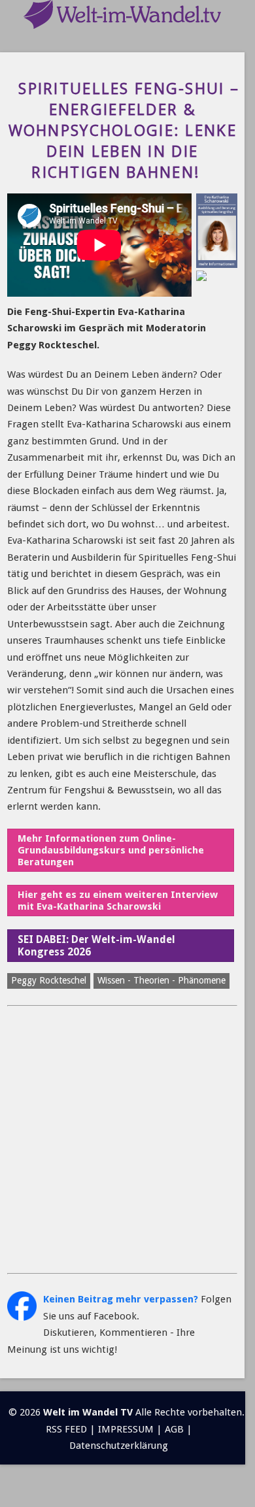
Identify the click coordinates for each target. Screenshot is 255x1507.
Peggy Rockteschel (48, 980)
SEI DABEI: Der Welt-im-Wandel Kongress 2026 (96, 945)
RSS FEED (66, 1429)
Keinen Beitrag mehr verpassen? (120, 1299)
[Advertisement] (127, 1139)
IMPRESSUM (126, 1429)
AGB (174, 1429)
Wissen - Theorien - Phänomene (161, 980)
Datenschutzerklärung (118, 1445)
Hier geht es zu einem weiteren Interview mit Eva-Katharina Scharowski (118, 900)
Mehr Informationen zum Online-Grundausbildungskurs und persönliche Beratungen (111, 850)
